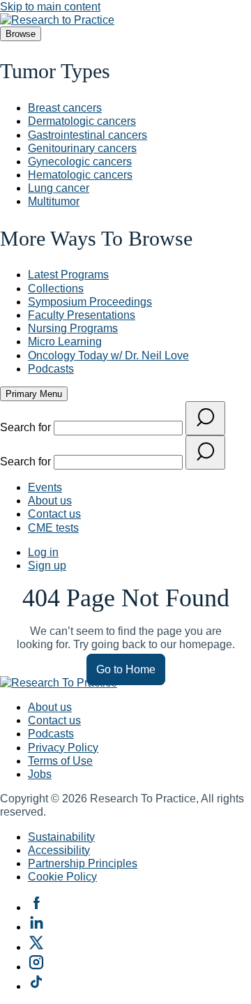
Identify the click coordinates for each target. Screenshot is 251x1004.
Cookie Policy (62, 877)
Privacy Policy (63, 748)
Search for (27, 427)
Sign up (47, 565)
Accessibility (59, 850)
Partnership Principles (82, 863)
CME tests (53, 528)
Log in (43, 552)
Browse (21, 34)
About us (50, 501)
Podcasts (51, 734)
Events (45, 487)
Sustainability (61, 837)
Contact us (54, 514)
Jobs (40, 774)
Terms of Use (60, 761)
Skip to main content (50, 7)
